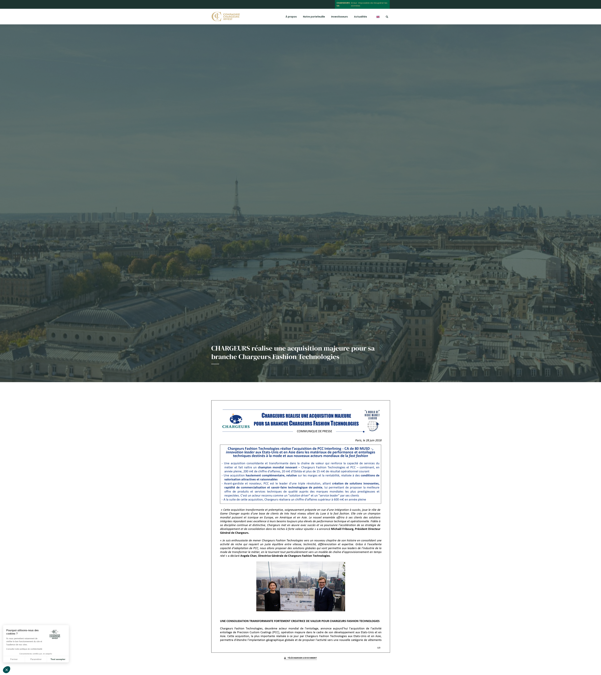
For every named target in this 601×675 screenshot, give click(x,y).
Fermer (14, 659)
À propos (291, 16)
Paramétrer (36, 659)
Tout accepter (58, 659)
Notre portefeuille (314, 16)
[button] (6, 669)
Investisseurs (339, 16)
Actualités (360, 16)
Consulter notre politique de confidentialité (24, 649)
